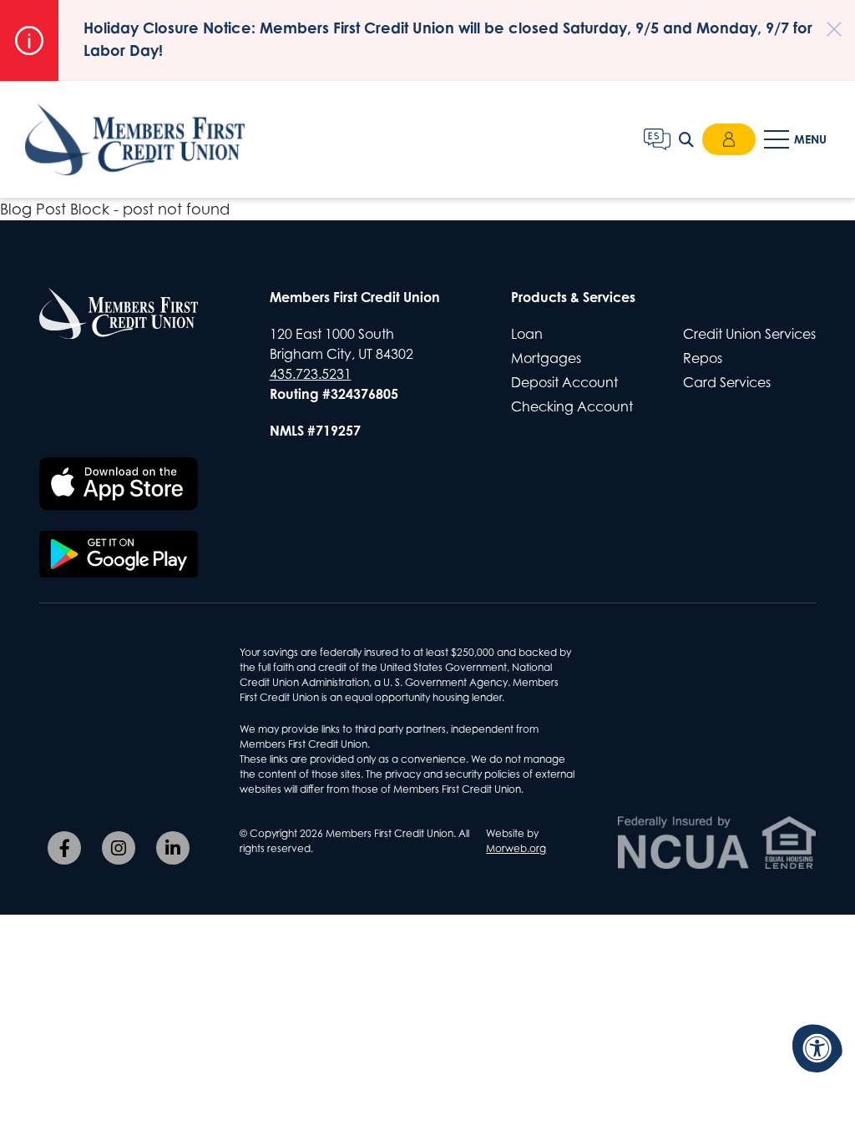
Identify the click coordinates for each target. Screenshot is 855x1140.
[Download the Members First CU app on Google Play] (118, 554)
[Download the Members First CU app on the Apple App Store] (118, 484)
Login (729, 139)
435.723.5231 (311, 374)
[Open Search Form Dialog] (686, 139)
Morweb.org (516, 848)
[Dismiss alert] (825, 21)
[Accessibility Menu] (817, 1048)
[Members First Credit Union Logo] (118, 313)
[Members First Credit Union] (135, 139)
